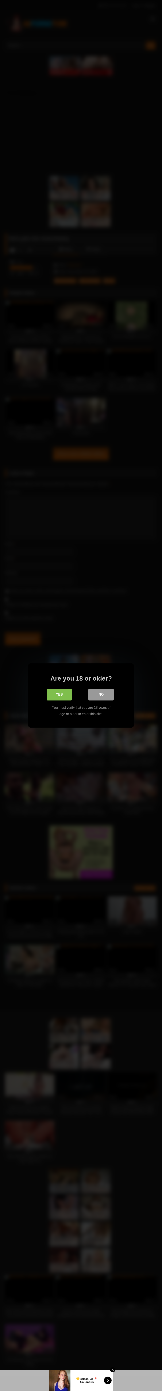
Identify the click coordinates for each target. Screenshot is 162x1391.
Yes (59, 694)
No (101, 694)
